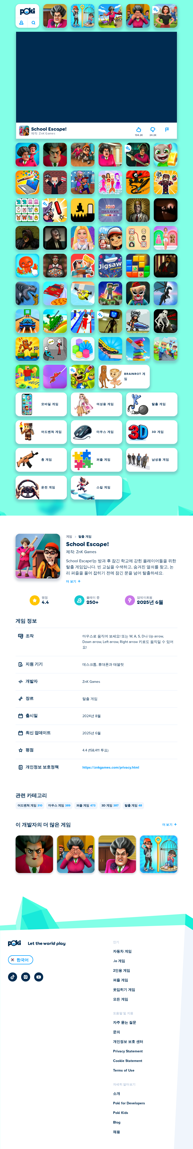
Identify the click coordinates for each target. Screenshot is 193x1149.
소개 (116, 1094)
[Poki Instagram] (25, 977)
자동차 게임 (122, 951)
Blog (116, 1122)
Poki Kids (120, 1113)
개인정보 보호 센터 (128, 1042)
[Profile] (21, 23)
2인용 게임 (121, 970)
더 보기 (71, 581)
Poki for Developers (129, 1103)
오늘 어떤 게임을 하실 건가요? (33, 23)
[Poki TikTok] (12, 977)
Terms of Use (123, 1070)
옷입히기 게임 (124, 990)
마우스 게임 (59, 805)
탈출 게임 (85, 536)
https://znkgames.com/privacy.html (110, 767)
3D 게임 (110, 805)
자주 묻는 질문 (124, 1022)
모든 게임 (120, 999)
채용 (116, 1132)
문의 (116, 1032)
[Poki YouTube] (38, 977)
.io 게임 (119, 961)
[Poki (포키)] (27, 11)
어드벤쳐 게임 (30, 805)
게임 (69, 536)
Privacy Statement (128, 1051)
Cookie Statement (127, 1061)
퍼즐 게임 (85, 805)
